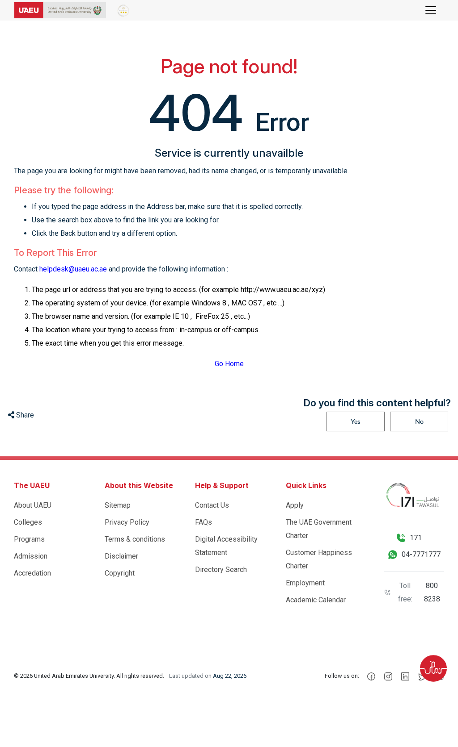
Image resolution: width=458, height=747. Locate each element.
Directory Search (221, 569)
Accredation (32, 573)
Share (24, 415)
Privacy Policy (127, 522)
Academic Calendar (316, 600)
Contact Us (212, 505)
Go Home (229, 363)
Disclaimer (121, 556)
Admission (30, 556)
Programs (29, 539)
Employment (305, 583)
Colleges (28, 522)
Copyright (120, 573)
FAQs (203, 522)
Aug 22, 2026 (229, 675)
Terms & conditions (135, 539)
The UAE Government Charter (319, 529)
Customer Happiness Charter (319, 559)
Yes (355, 421)
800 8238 (432, 592)
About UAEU (32, 505)
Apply (295, 505)
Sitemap (118, 505)
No (419, 421)
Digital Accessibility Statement (226, 546)
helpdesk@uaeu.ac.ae (73, 269)
